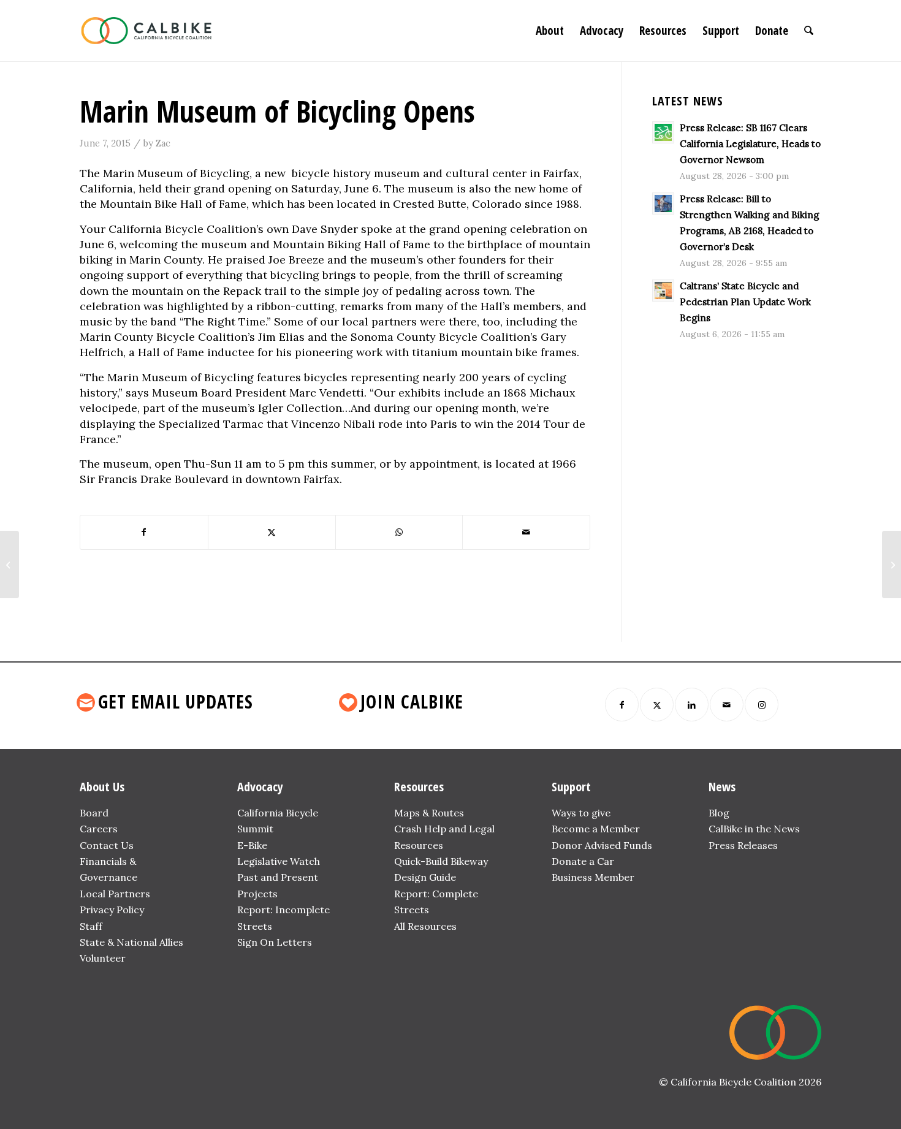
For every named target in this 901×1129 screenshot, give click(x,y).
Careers (99, 829)
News (722, 786)
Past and (257, 877)
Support (571, 786)
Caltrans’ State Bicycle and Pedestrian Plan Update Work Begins (745, 302)
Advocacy (260, 786)
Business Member (593, 877)
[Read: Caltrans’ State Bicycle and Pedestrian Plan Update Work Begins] (663, 290)
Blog (719, 813)
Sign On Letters (274, 942)
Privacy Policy (112, 909)
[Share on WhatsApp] (399, 532)
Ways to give (581, 813)
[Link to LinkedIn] (692, 704)
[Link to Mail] (726, 704)
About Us (102, 786)
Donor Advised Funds (602, 845)
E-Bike (252, 845)
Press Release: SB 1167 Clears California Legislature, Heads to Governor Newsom (750, 143)
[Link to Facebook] (622, 704)
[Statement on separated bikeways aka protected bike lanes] (891, 564)
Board (94, 813)
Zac (163, 143)
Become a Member (596, 829)
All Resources (425, 926)
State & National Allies (131, 942)
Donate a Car (583, 861)
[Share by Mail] (526, 532)
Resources (419, 786)
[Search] (808, 30)
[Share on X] (271, 532)
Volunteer (103, 958)
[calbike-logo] (146, 30)
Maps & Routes (429, 813)
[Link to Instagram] (761, 704)
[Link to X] (657, 704)
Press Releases (743, 845)
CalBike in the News (754, 829)
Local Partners (115, 894)
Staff (91, 926)
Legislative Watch (278, 861)
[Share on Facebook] (144, 532)
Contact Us (107, 845)
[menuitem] (550, 30)
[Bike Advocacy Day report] (9, 564)
